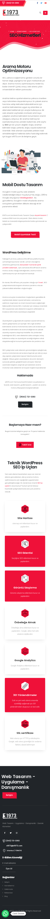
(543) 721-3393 (12, 3)
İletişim (7, 882)
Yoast (40, 282)
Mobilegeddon (26, 198)
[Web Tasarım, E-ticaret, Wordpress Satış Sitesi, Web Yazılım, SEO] (10, 13)
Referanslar (8, 893)
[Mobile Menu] (45, 13)
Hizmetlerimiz (9, 886)
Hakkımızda (8, 889)
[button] (40, 12)
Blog (6, 896)
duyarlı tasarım (41, 215)
